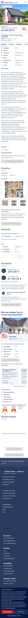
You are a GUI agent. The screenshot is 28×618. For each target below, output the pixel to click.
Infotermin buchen (8, 583)
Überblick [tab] (3, 44)
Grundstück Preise (7, 498)
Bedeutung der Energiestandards (8, 239)
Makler (4, 509)
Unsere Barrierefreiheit (10, 543)
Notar (3, 512)
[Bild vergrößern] (24, 196)
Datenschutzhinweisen (10, 608)
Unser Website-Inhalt (9, 541)
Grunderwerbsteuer (7, 507)
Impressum (6, 556)
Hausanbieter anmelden (10, 581)
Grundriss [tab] (11, 44)
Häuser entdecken (8, 566)
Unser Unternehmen (9, 538)
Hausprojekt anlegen (9, 571)
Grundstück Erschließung (9, 496)
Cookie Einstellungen (9, 558)
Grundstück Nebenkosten (9, 493)
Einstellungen (21, 611)
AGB (5, 550)
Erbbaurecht (5, 484)
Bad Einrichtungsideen (8, 482)
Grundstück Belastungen (8, 490)
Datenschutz (7, 553)
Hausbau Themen (9, 471)
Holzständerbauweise (8, 479)
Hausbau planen (8, 568)
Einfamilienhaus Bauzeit (8, 477)
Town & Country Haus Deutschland (16, 461)
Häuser (5, 461)
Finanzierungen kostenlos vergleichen (9, 281)
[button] (25, 2)
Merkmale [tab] (19, 44)
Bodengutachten (6, 504)
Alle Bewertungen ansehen (19, 386)
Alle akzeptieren (7, 612)
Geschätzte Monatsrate (13, 276)
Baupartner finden (8, 573)
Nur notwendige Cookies (14, 615)
